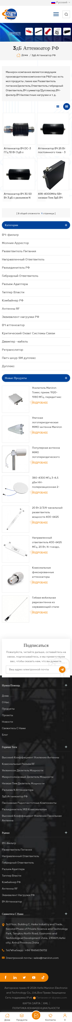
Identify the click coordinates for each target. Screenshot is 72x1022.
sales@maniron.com (46, 958)
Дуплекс (8, 366)
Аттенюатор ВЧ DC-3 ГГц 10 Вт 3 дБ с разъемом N (17, 150)
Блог (5, 734)
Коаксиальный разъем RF (18, 764)
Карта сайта (32, 1003)
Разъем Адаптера (15, 284)
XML (45, 1003)
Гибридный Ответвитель (20, 276)
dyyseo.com (59, 997)
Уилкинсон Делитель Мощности (22, 770)
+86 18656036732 (36, 950)
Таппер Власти (13, 292)
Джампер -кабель (15, 341)
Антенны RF (11, 308)
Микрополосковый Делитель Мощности (27, 777)
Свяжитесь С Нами (14, 728)
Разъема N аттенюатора (17, 790)
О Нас (5, 702)
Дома (25, 55)
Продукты (8, 708)
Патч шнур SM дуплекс (19, 358)
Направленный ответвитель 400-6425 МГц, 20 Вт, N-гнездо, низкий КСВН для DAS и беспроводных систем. (47, 542)
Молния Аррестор (15, 243)
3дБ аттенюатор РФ (14, 796)
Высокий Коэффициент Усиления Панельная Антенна (32, 818)
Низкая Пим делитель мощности (23, 783)
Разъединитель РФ (16, 267)
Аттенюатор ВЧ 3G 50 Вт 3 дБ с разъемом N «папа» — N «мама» (18, 196)
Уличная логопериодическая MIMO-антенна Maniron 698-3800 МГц (47, 422)
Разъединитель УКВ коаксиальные (24, 809)
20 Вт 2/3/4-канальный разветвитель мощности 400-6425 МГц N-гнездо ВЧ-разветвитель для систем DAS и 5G (47, 512)
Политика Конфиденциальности (36, 1008)
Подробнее (40, 402)
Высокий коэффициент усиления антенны (30, 757)
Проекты (7, 715)
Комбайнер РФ (12, 300)
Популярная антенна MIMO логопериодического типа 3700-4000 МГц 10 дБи (47, 452)
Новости (7, 721)
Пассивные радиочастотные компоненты (29, 803)
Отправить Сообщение (36, 1015)
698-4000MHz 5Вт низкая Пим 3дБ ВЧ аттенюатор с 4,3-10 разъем (51, 196)
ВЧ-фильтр (10, 235)
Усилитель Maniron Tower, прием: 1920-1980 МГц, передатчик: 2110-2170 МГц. (46, 392)
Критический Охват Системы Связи (28, 333)
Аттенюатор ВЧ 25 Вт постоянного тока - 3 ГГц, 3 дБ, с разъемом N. (51, 150)
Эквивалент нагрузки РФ (20, 317)
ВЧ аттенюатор (13, 325)
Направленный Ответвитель (23, 259)
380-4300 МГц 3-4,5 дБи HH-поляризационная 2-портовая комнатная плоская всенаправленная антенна (46, 482)
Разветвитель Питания (19, 251)
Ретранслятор (12, 349)
